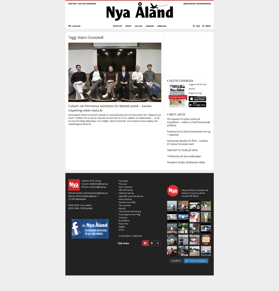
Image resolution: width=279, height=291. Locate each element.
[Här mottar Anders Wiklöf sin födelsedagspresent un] (172, 240)
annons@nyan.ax (98, 187)
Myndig (122, 208)
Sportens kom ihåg (127, 202)
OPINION (150, 25)
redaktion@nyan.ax (98, 184)
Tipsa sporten (125, 205)
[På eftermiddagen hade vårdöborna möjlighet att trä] (195, 206)
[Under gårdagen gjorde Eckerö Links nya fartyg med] (183, 217)
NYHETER (117, 25)
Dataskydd (137, 235)
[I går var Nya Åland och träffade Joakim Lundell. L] (172, 251)
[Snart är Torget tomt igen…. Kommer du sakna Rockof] (183, 228)
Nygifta (122, 226)
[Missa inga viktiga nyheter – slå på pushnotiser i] (195, 217)
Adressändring (125, 199)
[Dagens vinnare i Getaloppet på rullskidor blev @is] (195, 251)
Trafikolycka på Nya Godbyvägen (184, 156)
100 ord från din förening (130, 211)
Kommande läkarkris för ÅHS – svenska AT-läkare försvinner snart (187, 142)
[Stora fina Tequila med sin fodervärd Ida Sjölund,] (206, 217)
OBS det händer (126, 189)
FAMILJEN (161, 25)
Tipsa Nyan (123, 180)
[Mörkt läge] (158, 243)
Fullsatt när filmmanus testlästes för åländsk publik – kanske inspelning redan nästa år (110, 108)
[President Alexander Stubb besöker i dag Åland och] (206, 206)
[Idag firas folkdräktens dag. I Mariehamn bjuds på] (172, 228)
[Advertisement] (189, 53)
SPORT (128, 25)
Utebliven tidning (126, 193)
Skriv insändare (126, 186)
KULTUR (138, 25)
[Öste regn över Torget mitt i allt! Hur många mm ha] (195, 240)
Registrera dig (195, 93)
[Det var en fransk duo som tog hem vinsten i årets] (172, 217)
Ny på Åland (124, 220)
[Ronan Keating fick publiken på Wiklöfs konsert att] (195, 228)
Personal (123, 183)
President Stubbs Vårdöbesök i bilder (186, 162)
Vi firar (121, 229)
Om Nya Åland (125, 235)
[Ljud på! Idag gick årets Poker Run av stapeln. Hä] (206, 251)
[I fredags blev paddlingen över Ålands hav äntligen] (172, 206)
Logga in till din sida (197, 84)
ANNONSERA (189, 3)
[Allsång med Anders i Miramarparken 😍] (206, 228)
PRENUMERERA (204, 3)
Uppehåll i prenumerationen (131, 196)
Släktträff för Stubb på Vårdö (182, 150)
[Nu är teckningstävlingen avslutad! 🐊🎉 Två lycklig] (206, 240)
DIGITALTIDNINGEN (87, 3)
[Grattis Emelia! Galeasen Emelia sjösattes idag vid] (183, 240)
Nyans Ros (123, 223)
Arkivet (192, 88)
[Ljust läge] (152, 243)
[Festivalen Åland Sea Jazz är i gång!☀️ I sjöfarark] (183, 206)
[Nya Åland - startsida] (139, 21)
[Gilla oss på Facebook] (90, 229)
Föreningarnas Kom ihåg (129, 214)
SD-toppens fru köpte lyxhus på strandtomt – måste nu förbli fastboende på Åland (188, 122)
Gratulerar (123, 217)
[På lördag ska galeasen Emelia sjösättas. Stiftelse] (183, 251)
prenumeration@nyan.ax (96, 193)
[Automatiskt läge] (145, 243)
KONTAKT (72, 3)
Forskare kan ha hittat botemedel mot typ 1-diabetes (189, 133)
